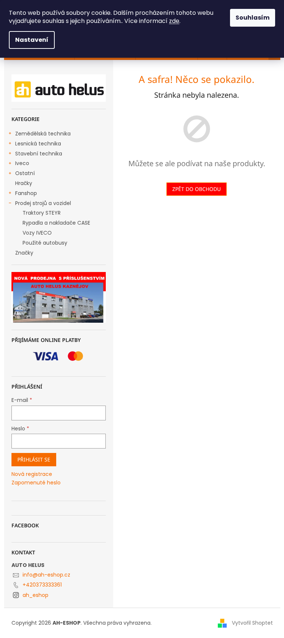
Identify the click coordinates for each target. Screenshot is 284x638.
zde (174, 21)
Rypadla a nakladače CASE (56, 222)
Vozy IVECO (37, 232)
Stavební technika (38, 153)
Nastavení (31, 40)
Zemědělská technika (43, 133)
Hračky (23, 183)
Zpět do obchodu (196, 188)
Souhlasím (253, 17)
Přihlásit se (33, 459)
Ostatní (25, 173)
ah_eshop (35, 595)
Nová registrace (31, 474)
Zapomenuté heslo (36, 482)
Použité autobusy (45, 242)
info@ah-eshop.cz (46, 574)
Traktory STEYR (42, 212)
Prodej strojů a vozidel (43, 203)
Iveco (22, 163)
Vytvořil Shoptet (252, 622)
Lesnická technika (38, 143)
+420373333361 (42, 584)
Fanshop (26, 193)
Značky (24, 252)
